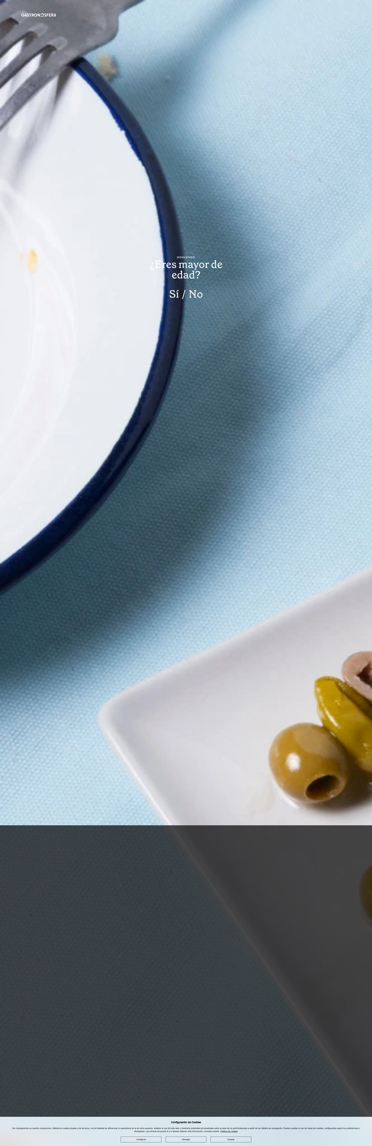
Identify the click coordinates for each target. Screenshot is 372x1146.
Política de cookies (229, 1131)
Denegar (186, 1139)
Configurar (141, 1139)
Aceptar (231, 1139)
